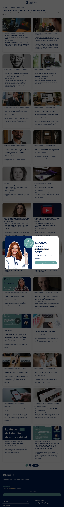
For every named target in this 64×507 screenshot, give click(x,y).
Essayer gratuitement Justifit (46, 263)
